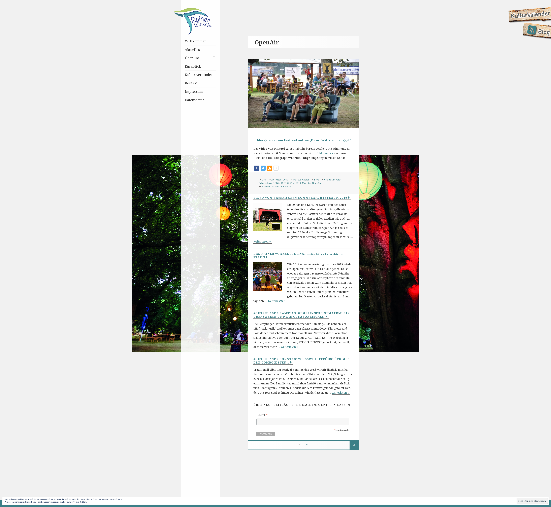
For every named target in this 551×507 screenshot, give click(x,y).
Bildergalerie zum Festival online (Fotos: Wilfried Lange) (300, 140)
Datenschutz (194, 100)
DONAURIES (279, 183)
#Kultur (328, 179)
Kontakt (191, 83)
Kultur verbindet (198, 74)
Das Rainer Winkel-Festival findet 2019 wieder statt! (298, 255)
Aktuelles (192, 49)
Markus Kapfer (301, 179)
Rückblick (193, 66)
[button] (256, 168)
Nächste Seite (354, 445)
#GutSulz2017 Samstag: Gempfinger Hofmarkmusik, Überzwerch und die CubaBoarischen (302, 315)
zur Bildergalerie (322, 153)
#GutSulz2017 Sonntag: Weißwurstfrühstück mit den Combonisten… (301, 360)
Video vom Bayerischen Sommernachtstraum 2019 (300, 198)
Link (264, 179)
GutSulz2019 (294, 183)
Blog (316, 179)
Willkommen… (197, 41)
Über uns (192, 58)
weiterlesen (262, 241)
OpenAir (316, 183)
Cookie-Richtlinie (80, 502)
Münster (306, 183)
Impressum (194, 91)
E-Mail (262, 415)
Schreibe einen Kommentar (276, 186)
